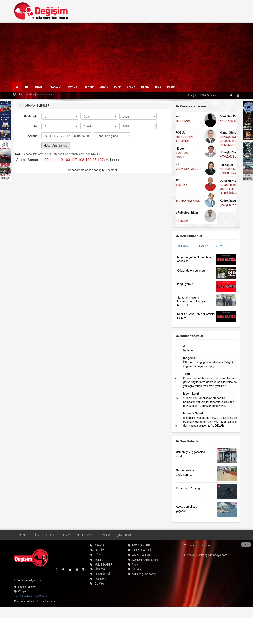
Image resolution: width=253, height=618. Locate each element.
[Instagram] (70, 581)
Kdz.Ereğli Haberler (144, 585)
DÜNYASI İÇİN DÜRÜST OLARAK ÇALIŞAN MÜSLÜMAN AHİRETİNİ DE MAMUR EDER (199, 141)
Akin (180, 409)
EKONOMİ (72, 86)
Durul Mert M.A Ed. (190, 181)
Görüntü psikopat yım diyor (194, 414)
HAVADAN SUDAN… (191, 156)
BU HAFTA (201, 246)
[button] (27, 87)
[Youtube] (237, 95)
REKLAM (67, 546)
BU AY (219, 246)
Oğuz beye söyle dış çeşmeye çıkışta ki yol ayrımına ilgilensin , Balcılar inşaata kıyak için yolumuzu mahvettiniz (205, 354)
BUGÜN (183, 246)
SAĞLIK (131, 86)
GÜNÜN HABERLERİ (145, 571)
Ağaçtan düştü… (46, 94)
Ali (179, 421)
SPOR (158, 86)
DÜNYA (99, 595)
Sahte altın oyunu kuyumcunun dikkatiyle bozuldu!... (191, 301)
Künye (22, 603)
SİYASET (39, 86)
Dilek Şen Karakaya (191, 116)
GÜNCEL (100, 566)
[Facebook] (223, 95)
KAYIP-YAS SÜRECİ (190, 121)
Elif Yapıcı (185, 165)
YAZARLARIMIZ (142, 566)
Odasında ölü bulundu (191, 270)
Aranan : (33, 136)
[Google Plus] (84, 581)
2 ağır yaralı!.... (186, 284)
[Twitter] (230, 95)
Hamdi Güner (187, 132)
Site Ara (137, 580)
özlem (181, 389)
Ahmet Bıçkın (186, 366)
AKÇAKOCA (55, 86)
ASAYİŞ (104, 86)
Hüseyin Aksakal (189, 152)
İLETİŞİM (35, 546)
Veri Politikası (104, 546)
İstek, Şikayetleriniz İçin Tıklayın (31, 607)
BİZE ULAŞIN (51, 546)
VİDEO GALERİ (141, 561)
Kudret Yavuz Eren (190, 200)
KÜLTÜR (99, 571)
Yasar (181, 346)
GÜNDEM (89, 86)
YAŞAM (117, 86)
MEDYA (145, 86)
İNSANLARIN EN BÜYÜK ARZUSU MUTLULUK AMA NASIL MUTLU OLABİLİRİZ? (199, 189)
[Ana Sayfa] (41, 11)
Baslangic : (31, 116)
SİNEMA (99, 580)
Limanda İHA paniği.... (190, 500)
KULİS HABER (103, 576)
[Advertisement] (126, 52)
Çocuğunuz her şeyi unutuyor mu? (199, 205)
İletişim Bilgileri (27, 598)
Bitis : (35, 126)
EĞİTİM (171, 86)
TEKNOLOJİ (102, 585)
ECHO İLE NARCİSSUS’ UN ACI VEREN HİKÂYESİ (198, 171)
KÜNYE (22, 546)
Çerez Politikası (124, 546)
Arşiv (135, 576)
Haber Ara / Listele (55, 145)
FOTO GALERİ (141, 557)
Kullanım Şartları (84, 546)
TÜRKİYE (100, 590)
